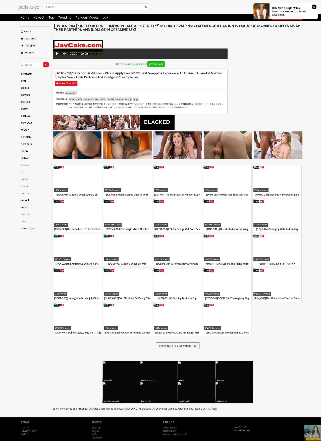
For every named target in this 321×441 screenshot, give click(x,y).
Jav (105, 18)
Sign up (96, 427)
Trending (64, 18)
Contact (97, 437)
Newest (39, 18)
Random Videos (87, 18)
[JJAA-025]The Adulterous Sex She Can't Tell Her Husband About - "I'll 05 (77, 265)
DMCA (24, 434)
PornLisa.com (242, 430)
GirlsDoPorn (169, 431)
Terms (25, 427)
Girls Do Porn (170, 427)
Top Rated (30, 38)
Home (25, 18)
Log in (95, 431)
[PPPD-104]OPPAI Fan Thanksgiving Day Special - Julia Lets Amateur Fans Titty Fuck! (227, 300)
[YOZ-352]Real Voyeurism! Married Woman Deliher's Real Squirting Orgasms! (127, 334)
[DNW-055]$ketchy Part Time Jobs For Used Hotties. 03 (227, 196)
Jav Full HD (240, 427)
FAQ (94, 434)
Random (29, 52)
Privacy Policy (29, 431)
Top (51, 18)
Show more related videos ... (176, 346)
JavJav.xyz (29, 7)
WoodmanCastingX (175, 434)
